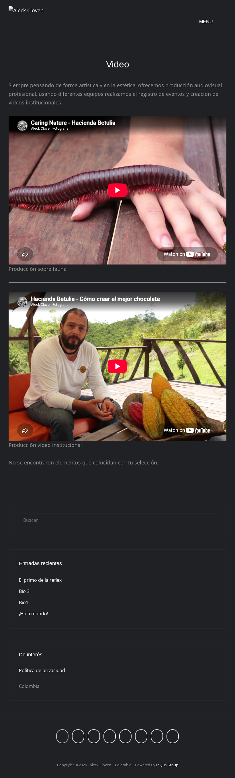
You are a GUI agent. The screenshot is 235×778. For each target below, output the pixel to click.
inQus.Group (167, 764)
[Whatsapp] (62, 736)
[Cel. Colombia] (94, 736)
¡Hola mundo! (33, 613)
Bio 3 (24, 591)
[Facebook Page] (78, 736)
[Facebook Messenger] (173, 736)
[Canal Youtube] (125, 736)
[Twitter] (157, 736)
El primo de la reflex (40, 580)
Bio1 (23, 602)
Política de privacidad (42, 670)
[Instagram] (109, 736)
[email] (141, 736)
